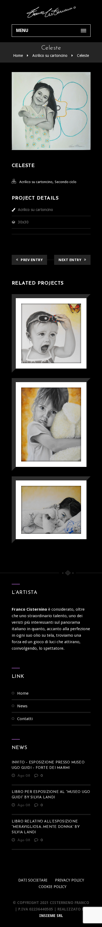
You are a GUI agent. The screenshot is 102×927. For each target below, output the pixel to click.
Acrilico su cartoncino (49, 55)
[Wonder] (43, 319)
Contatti (25, 718)
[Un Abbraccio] (43, 410)
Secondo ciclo (65, 182)
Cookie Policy (52, 886)
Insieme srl (51, 915)
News (22, 706)
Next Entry (69, 260)
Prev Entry (32, 260)
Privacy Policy (69, 880)
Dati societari (32, 880)
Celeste (83, 55)
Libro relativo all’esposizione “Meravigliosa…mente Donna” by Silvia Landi (46, 827)
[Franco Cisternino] (51, 12)
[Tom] (43, 495)
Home (18, 55)
